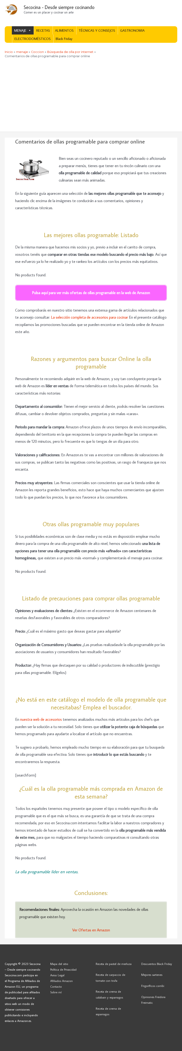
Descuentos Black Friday (156, 964)
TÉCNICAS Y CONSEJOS (97, 30)
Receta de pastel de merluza (114, 964)
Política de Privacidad (63, 969)
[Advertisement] (91, 96)
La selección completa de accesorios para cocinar (89, 317)
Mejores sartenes (151, 975)
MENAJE (20, 30)
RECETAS (43, 30)
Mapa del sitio (59, 964)
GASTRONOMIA (132, 30)
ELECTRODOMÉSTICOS (32, 38)
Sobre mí (56, 992)
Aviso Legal (57, 975)
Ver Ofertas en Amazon (91, 929)
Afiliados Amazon (61, 981)
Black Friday (64, 38)
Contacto (56, 986)
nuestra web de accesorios (41, 719)
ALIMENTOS (64, 30)
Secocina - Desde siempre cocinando (59, 7)
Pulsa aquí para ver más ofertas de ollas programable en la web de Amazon (91, 292)
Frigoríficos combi (152, 986)
